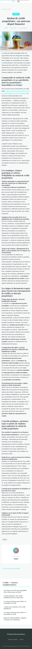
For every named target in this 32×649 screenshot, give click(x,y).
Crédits (9, 9)
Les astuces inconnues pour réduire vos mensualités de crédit (15, 602)
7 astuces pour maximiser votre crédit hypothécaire (14, 607)
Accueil (4, 9)
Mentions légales (12, 639)
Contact (21, 639)
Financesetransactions (16, 634)
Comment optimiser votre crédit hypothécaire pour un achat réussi (13, 596)
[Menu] (18, 1)
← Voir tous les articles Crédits (11, 568)
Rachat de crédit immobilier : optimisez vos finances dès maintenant (15, 618)
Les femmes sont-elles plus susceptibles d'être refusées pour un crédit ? (15, 591)
